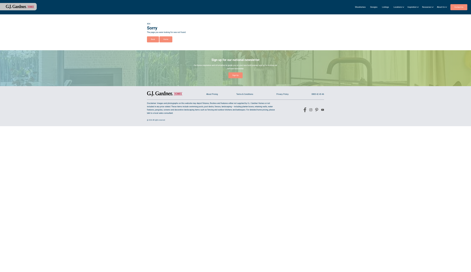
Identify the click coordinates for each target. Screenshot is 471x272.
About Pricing (212, 94)
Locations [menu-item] (397, 7)
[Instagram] (310, 110)
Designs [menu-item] (373, 7)
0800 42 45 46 (318, 94)
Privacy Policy (282, 94)
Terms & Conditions (244, 94)
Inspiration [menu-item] (412, 7)
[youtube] (322, 110)
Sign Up (235, 75)
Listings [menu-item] (385, 7)
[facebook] (304, 110)
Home (166, 39)
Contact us (458, 7)
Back (153, 39)
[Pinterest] (316, 110)
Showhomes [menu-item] (360, 7)
